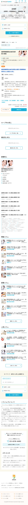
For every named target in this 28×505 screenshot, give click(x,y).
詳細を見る (19, 109)
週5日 (18, 100)
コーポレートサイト (6, 493)
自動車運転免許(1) (5, 222)
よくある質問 (9, 485)
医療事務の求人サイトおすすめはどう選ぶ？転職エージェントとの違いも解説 (16, 241)
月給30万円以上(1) (5, 219)
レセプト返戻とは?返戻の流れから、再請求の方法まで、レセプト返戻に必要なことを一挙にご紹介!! (16, 351)
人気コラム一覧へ (13, 365)
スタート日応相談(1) (20, 227)
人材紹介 (6, 78)
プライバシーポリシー (16, 485)
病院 (3, 63)
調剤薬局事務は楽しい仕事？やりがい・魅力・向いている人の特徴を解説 (16, 254)
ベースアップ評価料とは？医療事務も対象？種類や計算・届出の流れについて (16, 331)
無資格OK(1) (11, 226)
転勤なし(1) (4, 232)
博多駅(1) (3, 199)
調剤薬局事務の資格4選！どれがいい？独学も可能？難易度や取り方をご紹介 (16, 357)
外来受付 (3, 102)
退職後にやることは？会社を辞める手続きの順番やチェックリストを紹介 (16, 260)
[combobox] (14, 382)
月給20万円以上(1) (21, 219)
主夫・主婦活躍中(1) (5, 223)
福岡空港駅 (14, 60)
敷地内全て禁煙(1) (17, 218)
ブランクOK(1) (20, 223)
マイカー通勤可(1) (9, 218)
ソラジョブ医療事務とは (9, 483)
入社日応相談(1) (12, 224)
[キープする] (5, 109)
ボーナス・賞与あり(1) (6, 229)
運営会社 (20, 483)
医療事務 (6, 74)
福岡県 (4, 58)
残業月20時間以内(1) (13, 228)
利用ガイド (16, 483)
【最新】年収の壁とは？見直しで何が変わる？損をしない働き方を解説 (16, 247)
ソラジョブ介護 (5, 498)
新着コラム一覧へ (13, 321)
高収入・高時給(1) (5, 228)
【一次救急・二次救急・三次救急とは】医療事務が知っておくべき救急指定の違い (16, 337)
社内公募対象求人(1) (11, 227)
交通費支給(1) (4, 221)
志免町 (7, 58)
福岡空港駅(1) (9, 199)
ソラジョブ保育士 (18, 498)
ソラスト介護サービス (19, 493)
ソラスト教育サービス (19, 496)
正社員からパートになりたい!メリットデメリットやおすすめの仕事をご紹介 (17, 344)
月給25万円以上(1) (13, 219)
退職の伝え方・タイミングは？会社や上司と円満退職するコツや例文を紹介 (16, 267)
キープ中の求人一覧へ (14, 133)
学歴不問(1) (19, 224)
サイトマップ (11, 487)
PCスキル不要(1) (5, 226)
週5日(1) (9, 221)
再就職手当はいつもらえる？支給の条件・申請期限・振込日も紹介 (16, 274)
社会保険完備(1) (20, 229)
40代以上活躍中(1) (13, 222)
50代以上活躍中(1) (21, 222)
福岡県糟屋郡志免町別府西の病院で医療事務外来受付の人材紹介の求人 (13, 70)
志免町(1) (3, 194)
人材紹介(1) (4, 212)
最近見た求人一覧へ (14, 148)
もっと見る (3, 19)
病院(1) (3, 218)
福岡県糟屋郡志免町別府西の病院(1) (8, 207)
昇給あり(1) (13, 229)
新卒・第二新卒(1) (5, 224)
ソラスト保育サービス (6, 496)
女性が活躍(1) (4, 227)
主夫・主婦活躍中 (12, 100)
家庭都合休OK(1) (16, 221)
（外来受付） (11, 74)
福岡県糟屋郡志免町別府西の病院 (8, 53)
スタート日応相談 (5, 100)
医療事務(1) (4, 203)
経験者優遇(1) (17, 226)
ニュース (2, 483)
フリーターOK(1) (14, 223)
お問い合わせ (3, 485)
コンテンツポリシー (4, 487)
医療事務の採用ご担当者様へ (20, 487)
